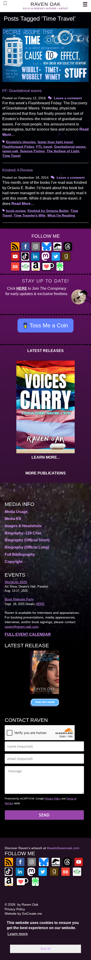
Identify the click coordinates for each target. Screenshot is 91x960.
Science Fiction (32, 151)
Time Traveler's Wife (30, 215)
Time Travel (11, 156)
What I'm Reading (61, 215)
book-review (16, 211)
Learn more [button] (17, 934)
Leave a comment (68, 98)
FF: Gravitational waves (22, 91)
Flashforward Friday (18, 146)
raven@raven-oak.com (21, 626)
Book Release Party (19, 599)
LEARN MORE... (46, 457)
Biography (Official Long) (27, 547)
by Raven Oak (27, 904)
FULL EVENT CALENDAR (28, 634)
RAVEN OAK (46, 4)
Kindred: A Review (17, 170)
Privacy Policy (53, 798)
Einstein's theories (21, 142)
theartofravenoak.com (63, 848)
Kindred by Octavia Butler (48, 211)
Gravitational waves (70, 146)
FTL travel (44, 146)
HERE (21, 288)
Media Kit (13, 519)
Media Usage (16, 512)
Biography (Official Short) (27, 540)
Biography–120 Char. (23, 533)
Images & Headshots (23, 526)
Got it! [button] (46, 948)
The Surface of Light (63, 151)
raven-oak (10, 151)
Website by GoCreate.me (23, 913)
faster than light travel (55, 142)
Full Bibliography (20, 554)
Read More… (22, 204)
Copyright (13, 562)
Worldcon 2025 (16, 582)
